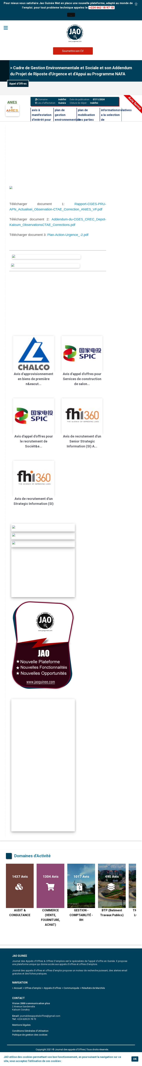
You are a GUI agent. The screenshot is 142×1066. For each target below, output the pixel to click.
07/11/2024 (98, 99)
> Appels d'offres (51, 988)
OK (135, 1059)
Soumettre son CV (73, 50)
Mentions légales (21, 1025)
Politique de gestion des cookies (29, 1034)
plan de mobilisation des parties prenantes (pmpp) (86, 119)
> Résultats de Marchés (92, 988)
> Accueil (17, 988)
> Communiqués (70, 988)
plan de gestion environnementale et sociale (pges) (67, 119)
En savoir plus (71, 1061)
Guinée (62, 103)
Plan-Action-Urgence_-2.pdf (67, 235)
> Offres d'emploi (32, 988)
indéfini (62, 99)
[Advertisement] (57, 301)
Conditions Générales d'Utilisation (30, 1030)
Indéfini (94, 103)
